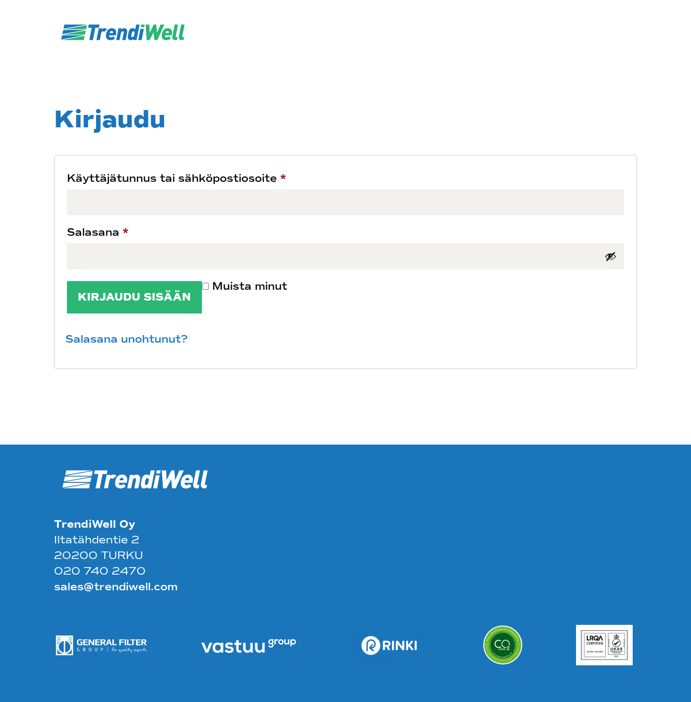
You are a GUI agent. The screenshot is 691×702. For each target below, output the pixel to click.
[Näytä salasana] (611, 256)
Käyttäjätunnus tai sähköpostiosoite (176, 178)
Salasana (97, 232)
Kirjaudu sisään (134, 297)
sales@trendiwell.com (116, 587)
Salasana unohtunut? (126, 339)
